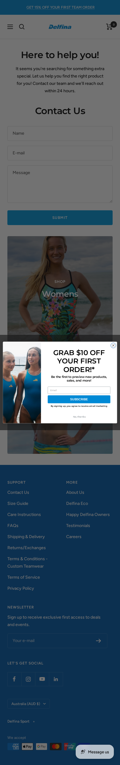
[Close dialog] (113, 345)
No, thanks (79, 416)
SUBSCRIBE (79, 399)
